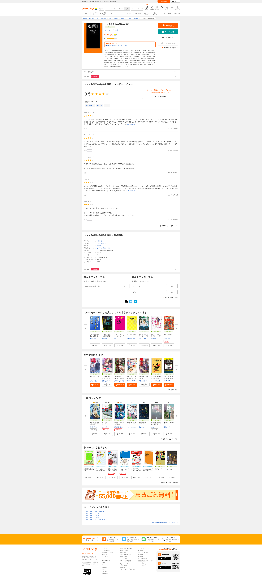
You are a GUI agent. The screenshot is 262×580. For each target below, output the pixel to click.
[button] (95, 345)
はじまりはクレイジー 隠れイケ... (106, 378)
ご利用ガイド (176, 14)
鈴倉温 (135, 381)
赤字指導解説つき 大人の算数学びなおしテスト (136, 470)
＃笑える (99, 106)
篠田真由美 (93, 338)
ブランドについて (143, 552)
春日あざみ (142, 381)
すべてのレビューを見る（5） (169, 226)
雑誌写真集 (155, 13)
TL (120, 13)
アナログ (169, 469)
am (115, 338)
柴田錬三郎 (167, 338)
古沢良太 (129, 338)
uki (96, 427)
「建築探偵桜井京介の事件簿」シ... (94, 335)
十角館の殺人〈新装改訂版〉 (106, 335)
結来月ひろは (93, 381)
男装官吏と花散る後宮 (143, 377)
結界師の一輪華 (131, 423)
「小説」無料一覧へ (172, 390)
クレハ (128, 427)
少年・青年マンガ (95, 13)
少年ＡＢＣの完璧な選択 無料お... (168, 378)
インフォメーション (125, 563)
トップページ (106, 550)
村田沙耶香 (167, 427)
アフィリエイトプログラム (127, 569)
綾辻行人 (104, 338)
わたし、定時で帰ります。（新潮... (156, 335)
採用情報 (140, 554)
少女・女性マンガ (103, 13)
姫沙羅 (116, 381)
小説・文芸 (138, 13)
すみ (120, 381)
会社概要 (140, 550)
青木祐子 (92, 427)
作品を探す (123, 552)
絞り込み (101, 8)
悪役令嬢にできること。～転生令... (119, 378)
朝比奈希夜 (130, 381)
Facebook (105, 573)
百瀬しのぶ (136, 338)
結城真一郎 (167, 381)
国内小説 (103, 243)
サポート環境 (123, 559)
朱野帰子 (153, 338)
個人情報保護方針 (143, 559)
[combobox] (114, 8)
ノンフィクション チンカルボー (119, 335)
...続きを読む (131, 124)
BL (112, 14)
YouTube (104, 571)
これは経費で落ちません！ (94, 423)
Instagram (105, 567)
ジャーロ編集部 (155, 381)
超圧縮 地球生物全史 (89, 470)
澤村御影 (116, 427)
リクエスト (123, 567)
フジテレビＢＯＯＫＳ (103, 248)
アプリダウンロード (125, 554)
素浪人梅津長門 (168, 334)
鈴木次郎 (122, 427)
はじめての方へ (168, 14)
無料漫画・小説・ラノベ (109, 552)
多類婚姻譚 (142, 423)
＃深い (107, 106)
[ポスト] (126, 301)
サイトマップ (142, 565)
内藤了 (153, 427)
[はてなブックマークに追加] (135, 303)
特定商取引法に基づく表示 (145, 561)
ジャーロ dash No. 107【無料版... (156, 377)
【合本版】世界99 (169, 423)
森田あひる (105, 381)
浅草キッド (158, 469)
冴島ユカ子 (112, 381)
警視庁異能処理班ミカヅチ (156, 423)
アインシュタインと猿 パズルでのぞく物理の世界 (124, 471)
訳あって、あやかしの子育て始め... (131, 378)
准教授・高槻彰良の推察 (119, 423)
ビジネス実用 (146, 13)
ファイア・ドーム (106, 423)
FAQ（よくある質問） (126, 561)
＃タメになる (90, 106)
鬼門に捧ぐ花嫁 (94, 377)
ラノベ (129, 13)
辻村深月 (104, 427)
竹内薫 (116, 30)
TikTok (104, 569)
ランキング (105, 556)
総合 (86, 13)
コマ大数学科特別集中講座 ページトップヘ (164, 522)
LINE (103, 563)
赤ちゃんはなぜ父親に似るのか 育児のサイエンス (148, 471)
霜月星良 (124, 381)
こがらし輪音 (142, 338)
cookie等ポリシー (143, 563)
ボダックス (134, 427)
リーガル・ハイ (131, 334)
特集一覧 (104, 554)
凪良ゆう (141, 427)
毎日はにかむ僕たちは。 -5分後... (143, 335)
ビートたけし (109, 30)
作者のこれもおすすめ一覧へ (169, 482)
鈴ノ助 (148, 381)
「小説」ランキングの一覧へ (169, 439)
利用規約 (140, 556)
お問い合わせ (123, 565)
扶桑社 (99, 246)
